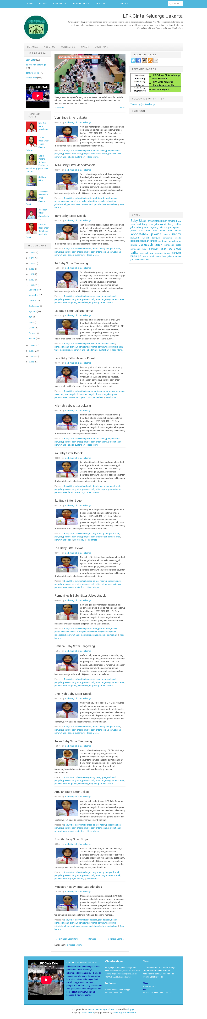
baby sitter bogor (83, 533)
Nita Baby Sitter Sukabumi (43, 126)
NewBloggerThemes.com (124, 1012)
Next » (122, 107)
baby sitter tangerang (85, 296)
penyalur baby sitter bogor (94, 537)
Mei (30, 322)
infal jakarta (174, 230)
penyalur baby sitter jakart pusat (103, 394)
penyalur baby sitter (72, 153)
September (34, 306)
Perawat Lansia (80, 4)
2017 (31, 351)
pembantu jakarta (172, 238)
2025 (31, 258)
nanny (102, 150)
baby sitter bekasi (83, 581)
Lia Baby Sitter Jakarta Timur (73, 311)
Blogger (131, 1009)
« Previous (59, 107)
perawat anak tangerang (65, 302)
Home (30, 4)
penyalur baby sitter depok (94, 252)
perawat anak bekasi (64, 587)
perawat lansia (32, 73)
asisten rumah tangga (36, 65)
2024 (31, 263)
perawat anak (114, 153)
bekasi (96, 581)
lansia (167, 234)
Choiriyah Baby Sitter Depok (73, 694)
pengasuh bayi (139, 249)
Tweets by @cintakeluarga (143, 104)
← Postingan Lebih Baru (66, 939)
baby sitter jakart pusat (85, 391)
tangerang (94, 302)
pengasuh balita (172, 245)
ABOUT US (49, 47)
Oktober (32, 300)
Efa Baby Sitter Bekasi (69, 548)
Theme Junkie (87, 1012)
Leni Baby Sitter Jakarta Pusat (74, 358)
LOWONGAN (101, 47)
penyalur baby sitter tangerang (96, 299)
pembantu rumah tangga (144, 240)
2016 (31, 356)
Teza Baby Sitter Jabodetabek (74, 165)
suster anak (148, 256)
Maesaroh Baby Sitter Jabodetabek (78, 887)
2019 (31, 285)
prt (139, 256)
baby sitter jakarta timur (86, 343)
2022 (31, 269)
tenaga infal (31, 77)
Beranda (32, 47)
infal (141, 230)
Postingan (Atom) (74, 945)
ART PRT (43, 4)
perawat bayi (146, 253)
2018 (31, 345)
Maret (31, 327)
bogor (95, 533)
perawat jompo (162, 253)
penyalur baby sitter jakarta (94, 153)
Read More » (93, 157)
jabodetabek (104, 198)
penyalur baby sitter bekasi (94, 584)
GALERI (85, 47)
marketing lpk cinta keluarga (78, 122)
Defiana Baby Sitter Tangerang (74, 646)
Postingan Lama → (116, 939)
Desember (33, 290)
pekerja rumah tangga (145, 237)
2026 (31, 252)
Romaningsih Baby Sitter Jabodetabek (80, 595)
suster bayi (80, 157)
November (33, 295)
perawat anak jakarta (64, 157)
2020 (31, 280)
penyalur (58, 153)
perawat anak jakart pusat (80, 397)
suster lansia (143, 259)
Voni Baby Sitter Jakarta (70, 117)
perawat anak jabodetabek (93, 204)
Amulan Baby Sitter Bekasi (71, 792)
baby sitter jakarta (83, 150)
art (149, 221)
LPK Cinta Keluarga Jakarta (101, 1009)
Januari (32, 338)
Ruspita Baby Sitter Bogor (71, 839)
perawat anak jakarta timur (86, 350)
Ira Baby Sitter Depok (68, 453)
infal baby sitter (155, 230)
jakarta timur (103, 343)
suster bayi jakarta (164, 256)
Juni (31, 317)
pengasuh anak (113, 150)
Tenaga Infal (102, 4)
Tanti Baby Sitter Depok (70, 216)
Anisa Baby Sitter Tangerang (73, 741)
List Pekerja (122, 4)
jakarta (96, 150)
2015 (31, 362)
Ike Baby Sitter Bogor (68, 500)
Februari (32, 333)
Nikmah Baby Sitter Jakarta (72, 406)
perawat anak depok (64, 255)
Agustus (33, 311)
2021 (31, 274)
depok (96, 248)
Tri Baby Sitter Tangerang (71, 263)
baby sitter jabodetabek (86, 198)
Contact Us (68, 47)
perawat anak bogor (63, 540)
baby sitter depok (83, 248)
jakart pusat (102, 391)
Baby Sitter (59, 4)
